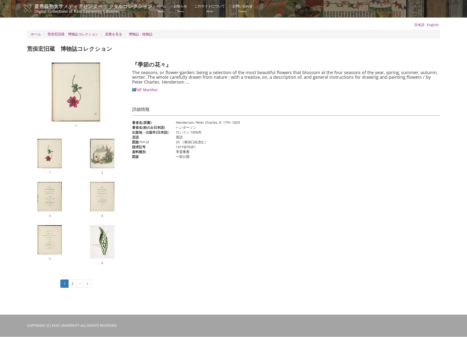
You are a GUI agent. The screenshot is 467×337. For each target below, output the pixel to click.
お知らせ (180, 8)
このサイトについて (209, 8)
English (433, 24)
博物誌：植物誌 (141, 34)
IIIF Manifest (147, 89)
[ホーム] (32, 8)
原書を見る (113, 34)
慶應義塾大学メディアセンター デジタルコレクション (93, 8)
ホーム (161, 8)
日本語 (419, 24)
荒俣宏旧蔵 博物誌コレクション (73, 34)
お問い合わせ (242, 8)
